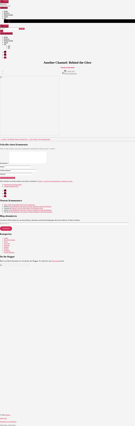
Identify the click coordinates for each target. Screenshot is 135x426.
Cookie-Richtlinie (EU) (11, 186)
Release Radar (8, 15)
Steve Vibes (7, 205)
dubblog (7, 415)
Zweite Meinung (9, 252)
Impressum (3, 418)
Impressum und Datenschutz (13, 184)
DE (5, 18)
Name (2, 167)
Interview (7, 245)
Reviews (6, 13)
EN (9, 20)
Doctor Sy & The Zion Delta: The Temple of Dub (27, 208)
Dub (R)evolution (9, 240)
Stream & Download (67, 67)
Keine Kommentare (71, 73)
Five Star (7, 243)
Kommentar (4, 163)
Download (55, 261)
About (6, 16)
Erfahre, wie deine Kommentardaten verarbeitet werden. (55, 181)
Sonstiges (7, 250)
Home (6, 11)
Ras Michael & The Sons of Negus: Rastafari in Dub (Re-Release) (30, 206)
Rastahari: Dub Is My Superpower (24, 205)
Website (2, 174)
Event (6, 242)
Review (6, 249)
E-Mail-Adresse (5, 170)
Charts (6, 238)
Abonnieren (6, 228)
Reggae (6, 247)
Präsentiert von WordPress (8, 422)
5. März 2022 (70, 71)
